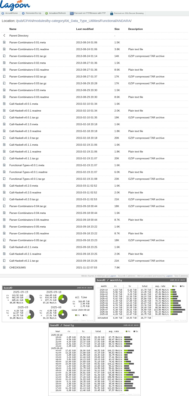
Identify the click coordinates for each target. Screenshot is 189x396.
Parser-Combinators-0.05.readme (29, 233)
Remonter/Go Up (33, 13)
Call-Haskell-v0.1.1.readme (25, 151)
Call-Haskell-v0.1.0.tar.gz (24, 137)
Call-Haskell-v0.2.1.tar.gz (24, 260)
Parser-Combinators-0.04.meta (27, 212)
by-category (55, 21)
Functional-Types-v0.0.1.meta (26, 165)
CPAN (28, 21)
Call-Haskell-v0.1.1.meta (23, 144)
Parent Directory (18, 35)
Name (12, 28)
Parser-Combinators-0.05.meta (27, 226)
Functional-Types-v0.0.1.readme (28, 172)
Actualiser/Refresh (57, 13)
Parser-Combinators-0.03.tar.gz (27, 83)
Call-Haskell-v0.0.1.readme (25, 110)
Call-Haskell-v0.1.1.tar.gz (24, 158)
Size (117, 28)
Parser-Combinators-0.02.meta (27, 62)
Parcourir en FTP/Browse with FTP (90, 13)
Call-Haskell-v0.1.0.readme (25, 131)
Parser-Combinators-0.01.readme (29, 49)
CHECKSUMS (17, 267)
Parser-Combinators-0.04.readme (29, 219)
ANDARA (123, 21)
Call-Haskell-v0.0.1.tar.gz (24, 117)
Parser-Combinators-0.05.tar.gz (27, 240)
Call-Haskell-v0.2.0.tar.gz (24, 199)
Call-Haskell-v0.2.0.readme (25, 192)
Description (135, 28)
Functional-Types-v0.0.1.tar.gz (27, 178)
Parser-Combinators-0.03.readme (29, 96)
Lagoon (112, 276)
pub (20, 21)
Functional (108, 21)
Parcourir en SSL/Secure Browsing (129, 13)
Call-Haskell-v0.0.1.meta (23, 103)
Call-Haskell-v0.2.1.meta (23, 247)
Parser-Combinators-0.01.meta (27, 42)
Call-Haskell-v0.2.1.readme (25, 253)
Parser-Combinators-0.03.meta (27, 90)
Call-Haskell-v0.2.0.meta (23, 185)
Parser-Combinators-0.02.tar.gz (27, 76)
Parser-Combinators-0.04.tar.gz (27, 206)
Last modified (85, 28)
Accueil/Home (11, 13)
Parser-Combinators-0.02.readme (29, 69)
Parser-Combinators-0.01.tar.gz (27, 56)
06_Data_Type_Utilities (82, 21)
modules (40, 21)
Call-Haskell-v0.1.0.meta (23, 124)
